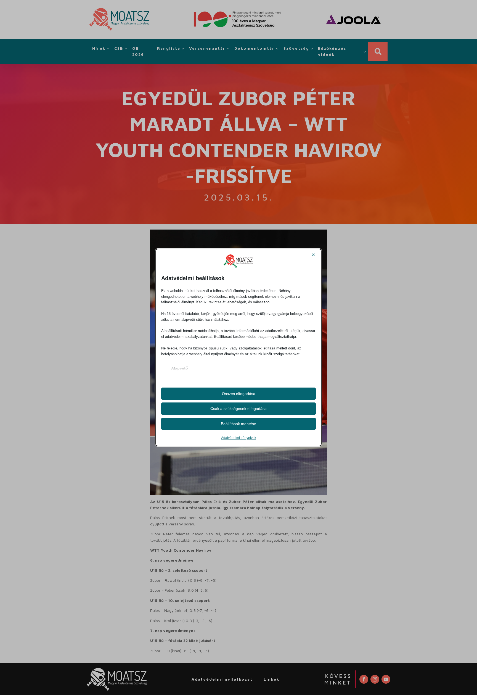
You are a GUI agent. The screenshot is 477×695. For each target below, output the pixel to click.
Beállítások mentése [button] (238, 424)
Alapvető (179, 368)
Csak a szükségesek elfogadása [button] (238, 408)
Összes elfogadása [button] (238, 393)
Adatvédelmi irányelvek (238, 438)
